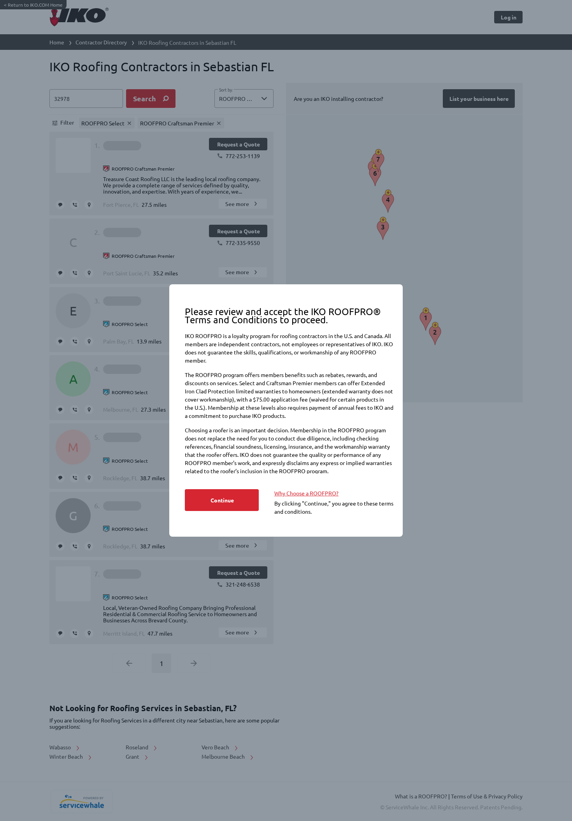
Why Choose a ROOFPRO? (306, 493)
